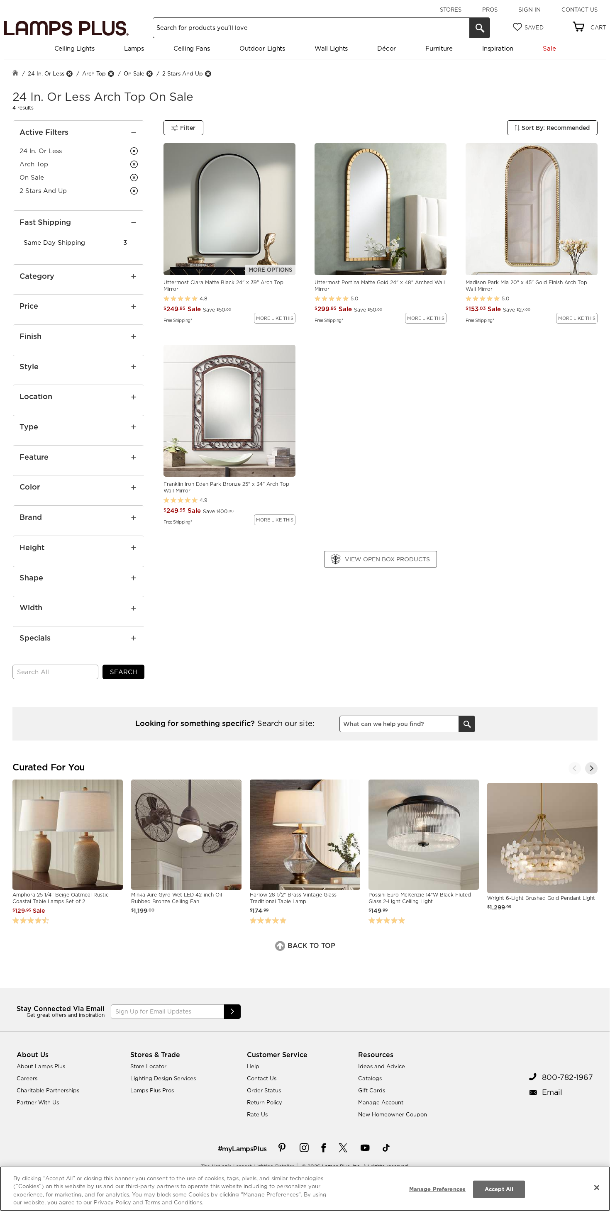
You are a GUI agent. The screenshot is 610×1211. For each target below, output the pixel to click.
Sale (549, 48)
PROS (490, 9)
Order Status (264, 1090)
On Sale (134, 73)
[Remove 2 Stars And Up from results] (208, 74)
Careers (27, 1078)
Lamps (134, 48)
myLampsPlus (244, 1148)
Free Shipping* (177, 319)
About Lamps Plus (41, 1066)
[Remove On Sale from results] (149, 74)
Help (253, 1066)
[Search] (479, 27)
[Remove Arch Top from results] (110, 74)
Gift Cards (371, 1090)
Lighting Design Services (163, 1078)
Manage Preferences (437, 1189)
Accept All (499, 1189)
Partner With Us (38, 1102)
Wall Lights (331, 48)
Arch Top (94, 73)
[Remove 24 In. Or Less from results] (69, 74)
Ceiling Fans (191, 48)
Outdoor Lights (262, 48)
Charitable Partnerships (48, 1090)
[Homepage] (15, 73)
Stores (450, 9)
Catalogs (370, 1078)
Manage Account (380, 1102)
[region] (305, 1188)
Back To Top (310, 945)
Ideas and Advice (381, 1066)
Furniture (438, 48)
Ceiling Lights (74, 48)
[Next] (591, 768)
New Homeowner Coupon (392, 1114)
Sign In (529, 9)
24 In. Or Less (46, 73)
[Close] (597, 1187)
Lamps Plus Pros (152, 1090)
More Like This (274, 318)
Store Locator (148, 1066)
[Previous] (575, 768)
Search (123, 672)
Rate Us (257, 1114)
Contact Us (579, 9)
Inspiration (497, 48)
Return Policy (264, 1102)
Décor (386, 48)
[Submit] (232, 1011)
